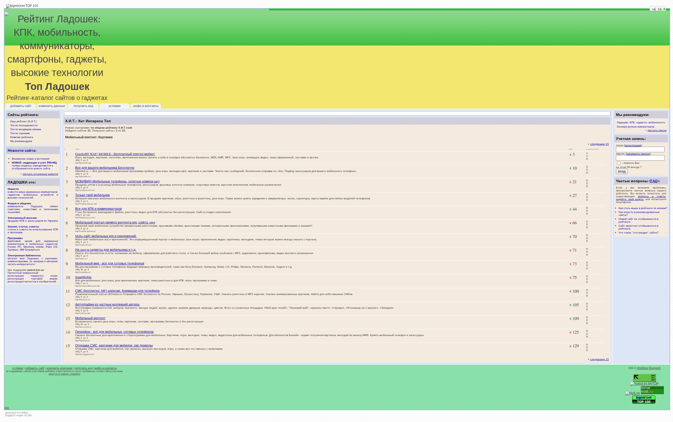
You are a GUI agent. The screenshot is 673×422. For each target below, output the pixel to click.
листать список (656, 130)
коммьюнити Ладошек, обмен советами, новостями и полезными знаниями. (33, 207)
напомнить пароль (638, 153)
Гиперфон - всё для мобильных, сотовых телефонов (114, 331)
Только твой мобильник (92, 195)
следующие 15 (599, 144)
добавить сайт (21, 106)
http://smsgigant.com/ (84, 354)
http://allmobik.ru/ (82, 176)
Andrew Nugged (648, 368)
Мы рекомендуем (21, 141)
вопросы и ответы (652, 196)
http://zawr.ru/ (81, 258)
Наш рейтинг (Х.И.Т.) (23, 121)
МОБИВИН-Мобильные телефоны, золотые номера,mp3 (117, 181)
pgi (6, 408)
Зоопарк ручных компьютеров (635, 126)
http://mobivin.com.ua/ (85, 190)
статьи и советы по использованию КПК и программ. (33, 229)
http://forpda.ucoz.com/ (85, 217)
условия (115, 106)
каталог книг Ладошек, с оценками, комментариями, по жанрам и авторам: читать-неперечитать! (33, 260)
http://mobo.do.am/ (83, 244)
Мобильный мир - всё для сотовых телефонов (109, 263)
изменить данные (52, 106)
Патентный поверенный (23, 272)
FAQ (653, 181)
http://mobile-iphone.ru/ (85, 231)
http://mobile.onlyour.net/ (86, 203)
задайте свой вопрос (630, 199)
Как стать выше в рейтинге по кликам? (643, 208)
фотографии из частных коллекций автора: (107, 304)
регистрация (633, 145)
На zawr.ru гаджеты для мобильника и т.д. (105, 249)
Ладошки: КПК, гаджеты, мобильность (641, 122)
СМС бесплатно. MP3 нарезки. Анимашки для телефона (117, 290)
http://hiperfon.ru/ (82, 340)
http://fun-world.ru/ (83, 327)
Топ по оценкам (20, 133)
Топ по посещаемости (24, 125)
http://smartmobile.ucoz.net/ (87, 285)
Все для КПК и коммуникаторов (98, 208)
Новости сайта (21, 150)
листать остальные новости (40, 173)
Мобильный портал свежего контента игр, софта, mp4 (115, 222)
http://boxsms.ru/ (82, 299)
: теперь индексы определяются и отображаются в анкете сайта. (34, 165)
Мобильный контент (90, 318)
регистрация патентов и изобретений (32, 281)
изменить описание (60, 368)
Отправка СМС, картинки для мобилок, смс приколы (114, 345)
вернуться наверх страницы (64, 374)
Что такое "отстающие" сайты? (639, 232)
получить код (83, 106)
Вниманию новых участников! (30, 158)
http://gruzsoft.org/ (83, 162)
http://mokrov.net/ (82, 313)
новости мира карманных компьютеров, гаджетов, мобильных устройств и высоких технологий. (33, 193)
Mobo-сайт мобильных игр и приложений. (106, 236)
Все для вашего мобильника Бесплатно (104, 167)
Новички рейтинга (21, 137)
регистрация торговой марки (32, 278)
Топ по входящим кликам (25, 129)
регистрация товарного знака (32, 275)
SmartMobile (83, 277)
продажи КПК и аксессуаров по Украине (33, 219)
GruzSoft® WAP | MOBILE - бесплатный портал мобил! (115, 154)
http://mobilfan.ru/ (82, 272)
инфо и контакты (146, 106)
